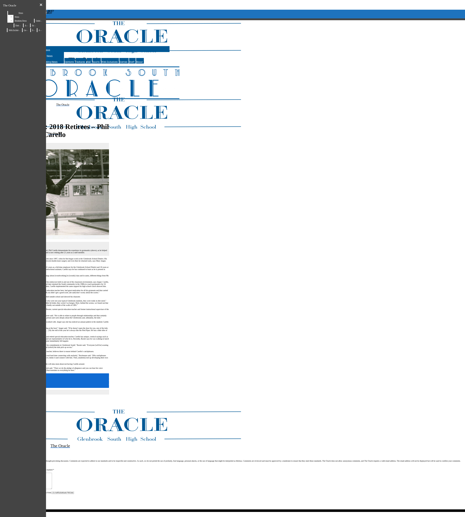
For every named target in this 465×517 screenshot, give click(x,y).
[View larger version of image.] (54, 194)
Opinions (69, 61)
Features (80, 61)
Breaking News (50, 61)
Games (123, 61)
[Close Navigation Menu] (41, 5)
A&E (89, 61)
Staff (131, 61)
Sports (96, 61)
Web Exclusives (109, 61)
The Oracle (9, 5)
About (139, 61)
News (47, 49)
